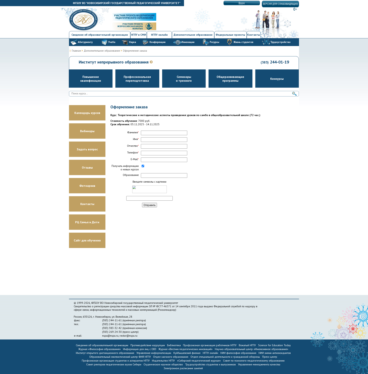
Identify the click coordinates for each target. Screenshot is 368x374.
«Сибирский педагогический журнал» (199, 360)
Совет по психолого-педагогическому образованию (254, 360)
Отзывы (87, 167)
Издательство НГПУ (163, 360)
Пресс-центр (269, 356)
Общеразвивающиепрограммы (230, 78)
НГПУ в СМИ (138, 34)
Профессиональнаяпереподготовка (137, 78)
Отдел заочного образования (170, 356)
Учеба (111, 42)
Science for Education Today (274, 345)
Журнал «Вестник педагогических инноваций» (186, 349)
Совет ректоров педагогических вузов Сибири (113, 364)
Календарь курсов (87, 113)
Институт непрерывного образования (114, 62)
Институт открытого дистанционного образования (105, 353)
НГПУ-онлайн (159, 34)
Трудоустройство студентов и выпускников (211, 364)
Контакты (253, 34)
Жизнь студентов (243, 42)
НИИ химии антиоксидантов (275, 353)
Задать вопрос (87, 149)
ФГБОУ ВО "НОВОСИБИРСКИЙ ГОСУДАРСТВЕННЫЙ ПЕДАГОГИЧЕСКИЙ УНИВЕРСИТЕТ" (126, 3)
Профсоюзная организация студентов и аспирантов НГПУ (116, 360)
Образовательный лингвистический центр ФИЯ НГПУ (120, 356)
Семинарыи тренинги (184, 78)
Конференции (157, 42)
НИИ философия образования (238, 353)
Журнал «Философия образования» (99, 349)
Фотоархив (87, 186)
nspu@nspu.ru (110, 335)
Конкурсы (277, 79)
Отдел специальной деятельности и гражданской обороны (225, 356)
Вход (242, 3)
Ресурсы (214, 42)
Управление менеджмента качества (259, 364)
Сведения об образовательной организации (99, 34)
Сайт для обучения (87, 240)
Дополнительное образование (193, 34)
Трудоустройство (280, 42)
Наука (132, 42)
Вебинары (87, 131)
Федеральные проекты (230, 34)
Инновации (188, 42)
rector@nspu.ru (128, 335)
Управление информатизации (153, 353)
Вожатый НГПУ (247, 345)
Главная (76, 50)
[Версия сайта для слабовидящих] (280, 6)
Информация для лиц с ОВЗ (139, 349)
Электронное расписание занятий (183, 368)
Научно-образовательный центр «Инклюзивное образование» (251, 349)
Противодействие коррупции (148, 345)
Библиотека (174, 345)
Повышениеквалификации (90, 78)
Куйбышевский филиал (186, 353)
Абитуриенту (85, 42)
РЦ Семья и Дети (87, 222)
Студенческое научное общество (164, 364)
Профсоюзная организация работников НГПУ (210, 345)
